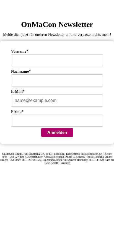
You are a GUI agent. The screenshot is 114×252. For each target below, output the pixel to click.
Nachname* (21, 71)
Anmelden (57, 132)
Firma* (17, 112)
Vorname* (19, 51)
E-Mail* (18, 92)
